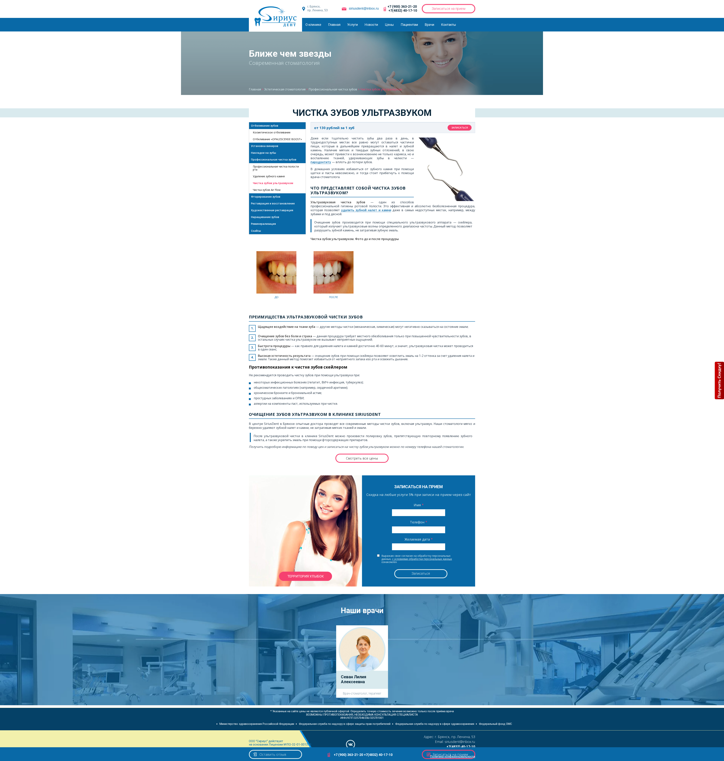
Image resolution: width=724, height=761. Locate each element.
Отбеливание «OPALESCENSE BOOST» (277, 139)
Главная (334, 25)
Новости (371, 25)
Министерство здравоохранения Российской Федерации (256, 724)
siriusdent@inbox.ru (364, 8)
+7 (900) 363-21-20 (402, 6)
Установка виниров (264, 146)
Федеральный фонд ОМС (495, 724)
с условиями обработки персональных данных (422, 559)
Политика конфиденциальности (452, 756)
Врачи (429, 25)
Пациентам (409, 25)
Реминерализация (263, 224)
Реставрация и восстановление (273, 203)
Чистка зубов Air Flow (267, 190)
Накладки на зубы (263, 152)
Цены (389, 25)
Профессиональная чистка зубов (273, 159)
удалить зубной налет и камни (366, 210)
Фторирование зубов (265, 196)
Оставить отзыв (272, 754)
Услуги (352, 25)
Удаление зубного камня (269, 176)
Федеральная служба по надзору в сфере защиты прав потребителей (344, 724)
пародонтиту (321, 162)
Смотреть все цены (362, 458)
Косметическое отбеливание (272, 132)
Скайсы (256, 231)
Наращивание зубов (265, 217)
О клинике (313, 25)
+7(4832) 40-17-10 (402, 10)
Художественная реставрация (272, 210)
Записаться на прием (449, 9)
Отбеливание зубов (264, 125)
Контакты (448, 25)
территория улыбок (305, 576)
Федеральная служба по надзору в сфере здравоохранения (434, 724)
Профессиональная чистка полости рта (276, 168)
